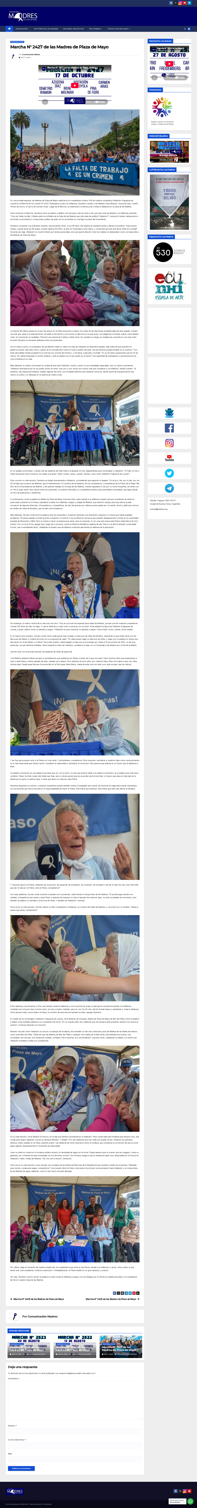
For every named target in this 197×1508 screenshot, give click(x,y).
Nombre (12, 1426)
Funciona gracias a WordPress (17, 1504)
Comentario (14, 1378)
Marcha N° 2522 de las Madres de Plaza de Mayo (73, 1348)
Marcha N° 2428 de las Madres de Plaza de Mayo (39, 1299)
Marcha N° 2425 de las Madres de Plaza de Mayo (111, 1299)
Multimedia (95, 29)
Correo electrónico (17, 1440)
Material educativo (73, 29)
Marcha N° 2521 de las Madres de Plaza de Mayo (119, 1348)
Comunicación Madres (31, 54)
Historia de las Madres (46, 29)
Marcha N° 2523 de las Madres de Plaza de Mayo (27, 1348)
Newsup (37, 1504)
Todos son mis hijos (118, 29)
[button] (185, 29)
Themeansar (47, 1504)
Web (10, 1454)
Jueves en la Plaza (17, 42)
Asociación (22, 29)
